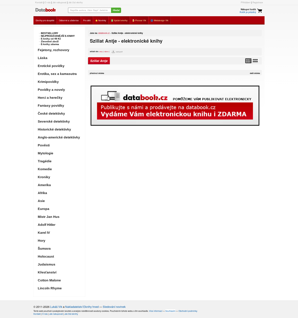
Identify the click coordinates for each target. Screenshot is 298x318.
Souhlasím (170, 310)
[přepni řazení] (255, 60)
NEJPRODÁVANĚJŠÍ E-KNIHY (58, 36)
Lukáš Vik (56, 307)
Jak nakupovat (59, 2)
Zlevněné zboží (50, 41)
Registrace (257, 2)
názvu (106, 51)
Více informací (155, 310)
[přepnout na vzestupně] (114, 52)
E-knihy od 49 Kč (51, 38)
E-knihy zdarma (50, 44)
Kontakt (39, 2)
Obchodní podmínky (187, 310)
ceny (101, 51)
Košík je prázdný (248, 12)
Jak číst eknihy (75, 2)
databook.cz (104, 32)
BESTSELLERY (49, 33)
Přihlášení (246, 2)
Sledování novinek (114, 307)
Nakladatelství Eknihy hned (82, 307)
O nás (48, 2)
